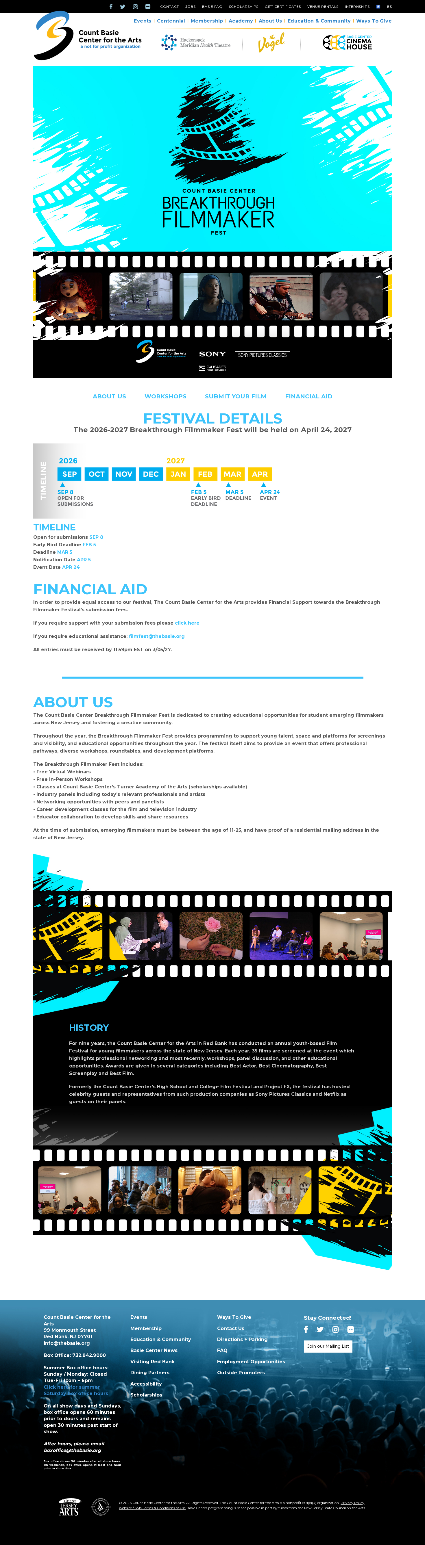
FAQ (222, 1350)
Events (142, 21)
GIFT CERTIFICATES (283, 6)
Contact (169, 6)
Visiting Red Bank (152, 1361)
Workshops (165, 396)
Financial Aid (308, 396)
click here (187, 623)
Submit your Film (236, 396)
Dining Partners (149, 1372)
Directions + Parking (242, 1339)
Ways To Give (374, 21)
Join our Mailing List (328, 1346)
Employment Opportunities (251, 1361)
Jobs (190, 6)
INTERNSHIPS (357, 6)
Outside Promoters (241, 1372)
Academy (241, 21)
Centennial (171, 21)
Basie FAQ (212, 6)
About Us (270, 21)
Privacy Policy (352, 1503)
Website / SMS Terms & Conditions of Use (152, 1508)
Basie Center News (154, 1350)
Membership (207, 21)
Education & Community (319, 21)
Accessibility (146, 1384)
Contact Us (230, 1328)
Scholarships (243, 6)
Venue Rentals (323, 6)
